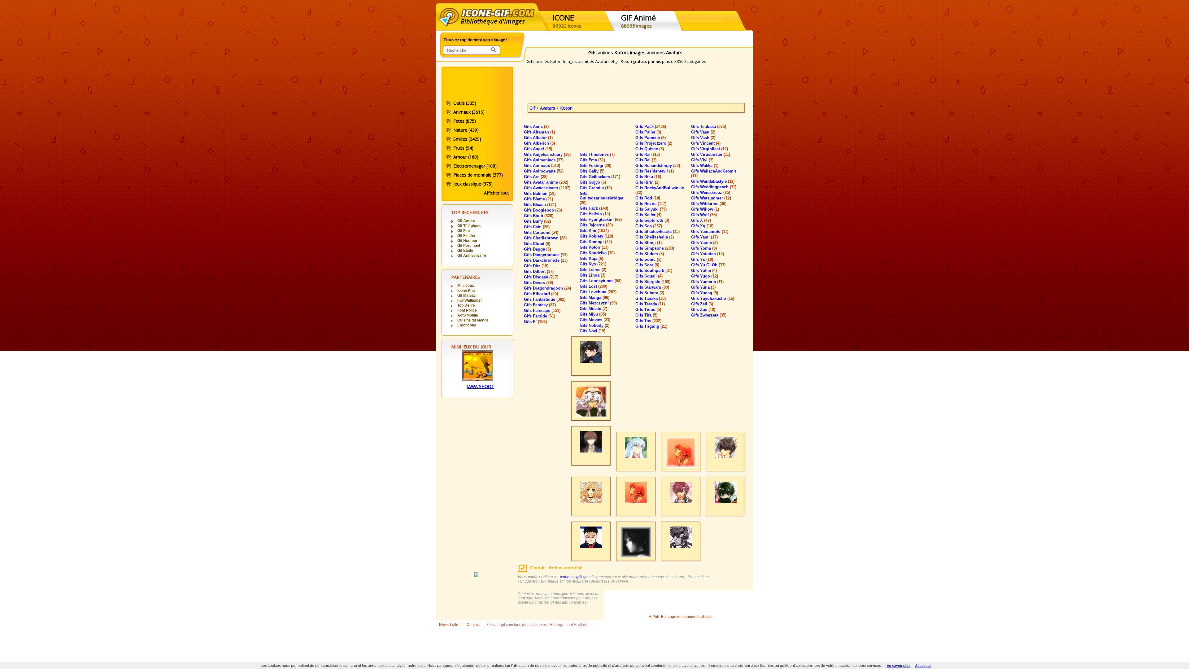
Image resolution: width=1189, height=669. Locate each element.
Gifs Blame (538, 199)
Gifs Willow (705, 209)
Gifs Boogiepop (543, 210)
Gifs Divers (538, 282)
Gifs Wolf (704, 214)
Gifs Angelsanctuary (547, 154)
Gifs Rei (645, 160)
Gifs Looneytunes (600, 280)
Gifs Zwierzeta (708, 315)
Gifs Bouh (538, 215)
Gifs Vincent (706, 143)
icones (565, 577)
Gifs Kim (594, 230)
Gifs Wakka (704, 165)
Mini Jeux (465, 285)
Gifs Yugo (704, 276)
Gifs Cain (537, 227)
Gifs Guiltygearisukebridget (601, 198)
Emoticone (466, 325)
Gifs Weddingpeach (713, 187)
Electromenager (475, 166)
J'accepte (923, 665)
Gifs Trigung (651, 326)
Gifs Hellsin (595, 214)
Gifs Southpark (653, 270)
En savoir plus (898, 665)
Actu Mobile (467, 315)
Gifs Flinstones (597, 154)
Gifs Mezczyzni (598, 303)
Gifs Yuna (703, 287)
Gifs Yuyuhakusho (712, 298)
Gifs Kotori (594, 247)
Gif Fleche (466, 236)
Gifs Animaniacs (544, 160)
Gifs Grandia (596, 188)
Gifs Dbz (536, 266)
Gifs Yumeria (707, 281)
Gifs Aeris (536, 126)
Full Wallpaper (469, 300)
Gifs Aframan (539, 132)
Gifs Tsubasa (708, 126)
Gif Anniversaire (471, 255)
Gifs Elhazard (541, 293)
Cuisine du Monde (473, 320)
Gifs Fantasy (540, 305)
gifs (579, 577)
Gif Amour (466, 221)
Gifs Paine (648, 132)
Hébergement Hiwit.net (569, 625)
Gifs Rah (647, 154)
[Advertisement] (477, 84)
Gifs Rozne (650, 203)
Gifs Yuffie (704, 270)
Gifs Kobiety (596, 236)
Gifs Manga (594, 297)
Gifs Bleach (540, 204)
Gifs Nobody (594, 325)
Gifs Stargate (652, 281)
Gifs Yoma (704, 248)
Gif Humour (467, 240)
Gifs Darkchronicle (546, 260)
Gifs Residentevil (654, 171)
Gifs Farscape (542, 310)
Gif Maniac (466, 295)
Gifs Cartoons (541, 232)
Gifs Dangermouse (546, 254)
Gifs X (701, 220)
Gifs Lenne (593, 269)
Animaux (469, 112)
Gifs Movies (595, 319)
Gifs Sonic (648, 259)
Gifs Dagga (537, 249)
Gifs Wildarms (708, 203)
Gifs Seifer (648, 214)
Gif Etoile (465, 250)
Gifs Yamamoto (709, 231)
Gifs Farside (539, 316)
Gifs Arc (535, 176)
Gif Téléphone (469, 226)
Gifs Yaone (704, 242)
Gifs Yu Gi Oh (708, 265)
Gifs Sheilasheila (654, 237)
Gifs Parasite (650, 137)
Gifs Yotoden (707, 253)
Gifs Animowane (544, 171)
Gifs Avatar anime (546, 182)
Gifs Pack (650, 126)
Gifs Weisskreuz (710, 192)
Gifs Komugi (596, 241)
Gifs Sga (648, 226)
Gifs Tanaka (650, 298)
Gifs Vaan (703, 132)
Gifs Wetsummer (711, 198)
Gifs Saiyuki (651, 209)
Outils (464, 103)
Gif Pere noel (468, 245)
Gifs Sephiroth (652, 220)
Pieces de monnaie (478, 175)
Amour (465, 157)
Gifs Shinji (648, 242)
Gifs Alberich (539, 143)
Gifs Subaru (649, 293)
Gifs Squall (649, 276)
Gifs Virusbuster (710, 154)
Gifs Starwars (652, 287)
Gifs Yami (704, 237)
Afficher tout (496, 193)
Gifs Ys (702, 259)
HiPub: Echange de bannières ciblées (680, 616)
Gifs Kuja (591, 258)
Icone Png (466, 290)
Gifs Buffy (537, 221)
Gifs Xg (702, 226)
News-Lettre (449, 625)
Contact (473, 625)
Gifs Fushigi (595, 165)
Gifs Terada (650, 304)
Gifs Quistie (649, 148)
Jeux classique (473, 184)
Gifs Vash (703, 137)
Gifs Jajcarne (596, 225)
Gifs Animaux (542, 165)
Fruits (463, 148)
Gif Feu (463, 231)
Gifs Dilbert (539, 271)
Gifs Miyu (593, 314)
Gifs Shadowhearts (657, 231)
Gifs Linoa (592, 275)
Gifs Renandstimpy (657, 165)
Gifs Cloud (537, 243)
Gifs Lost (593, 286)
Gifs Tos (648, 320)
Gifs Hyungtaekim (601, 219)
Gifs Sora (647, 265)
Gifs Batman (539, 193)
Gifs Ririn (647, 182)
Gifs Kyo (593, 264)
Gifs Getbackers (600, 176)
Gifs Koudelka (597, 253)
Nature (466, 130)
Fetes (464, 121)
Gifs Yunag (704, 293)
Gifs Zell (702, 304)
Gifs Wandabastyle (712, 181)
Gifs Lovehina (598, 292)
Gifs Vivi (702, 160)
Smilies (467, 139)
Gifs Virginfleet (709, 148)
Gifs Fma (592, 160)
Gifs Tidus (648, 309)
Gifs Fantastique (544, 299)
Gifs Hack (594, 208)
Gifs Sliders (649, 253)
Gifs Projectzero (653, 143)
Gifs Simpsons (654, 248)
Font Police (467, 310)
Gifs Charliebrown (545, 238)
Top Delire (466, 305)
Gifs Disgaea (541, 277)
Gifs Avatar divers (547, 188)
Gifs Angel (538, 148)
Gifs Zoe (703, 309)
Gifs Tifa (646, 315)
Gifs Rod (647, 198)
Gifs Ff (535, 321)
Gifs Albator (538, 137)
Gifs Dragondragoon (547, 288)
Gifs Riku (648, 176)
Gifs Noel (592, 331)
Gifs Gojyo (593, 182)
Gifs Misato (593, 308)
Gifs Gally (592, 171)
